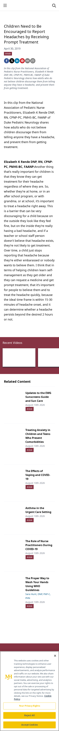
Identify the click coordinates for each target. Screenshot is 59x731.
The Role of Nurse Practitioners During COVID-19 (38, 545)
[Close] (55, 655)
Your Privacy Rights (29, 705)
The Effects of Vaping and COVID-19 (37, 475)
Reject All (29, 715)
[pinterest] (22, 60)
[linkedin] (17, 60)
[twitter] (11, 60)
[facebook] (6, 60)
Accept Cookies (29, 724)
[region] (29, 691)
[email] (27, 60)
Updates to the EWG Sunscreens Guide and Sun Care (38, 397)
